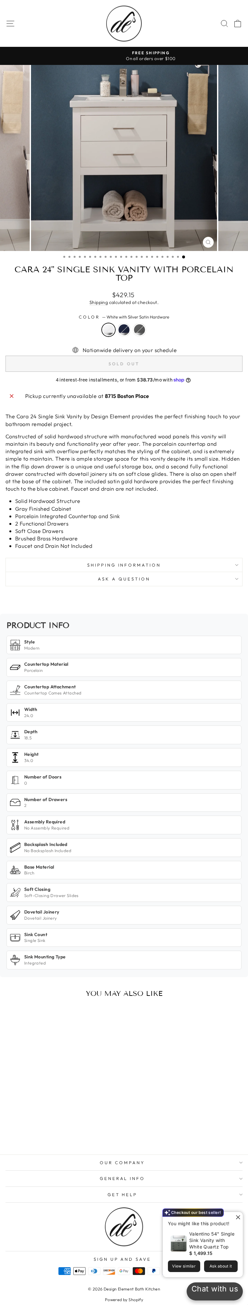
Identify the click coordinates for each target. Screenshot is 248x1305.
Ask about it (221, 1266)
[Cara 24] (43, 1132)
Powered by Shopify (124, 1299)
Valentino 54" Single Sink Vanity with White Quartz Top (211, 1240)
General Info (122, 1178)
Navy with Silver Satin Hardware (124, 329)
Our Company (122, 1162)
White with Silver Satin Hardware (108, 329)
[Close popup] (237, 1217)
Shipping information (124, 565)
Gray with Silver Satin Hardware (139, 329)
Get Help (123, 1194)
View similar (184, 1266)
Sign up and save (122, 1259)
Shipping (98, 302)
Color (124, 316)
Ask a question (124, 578)
